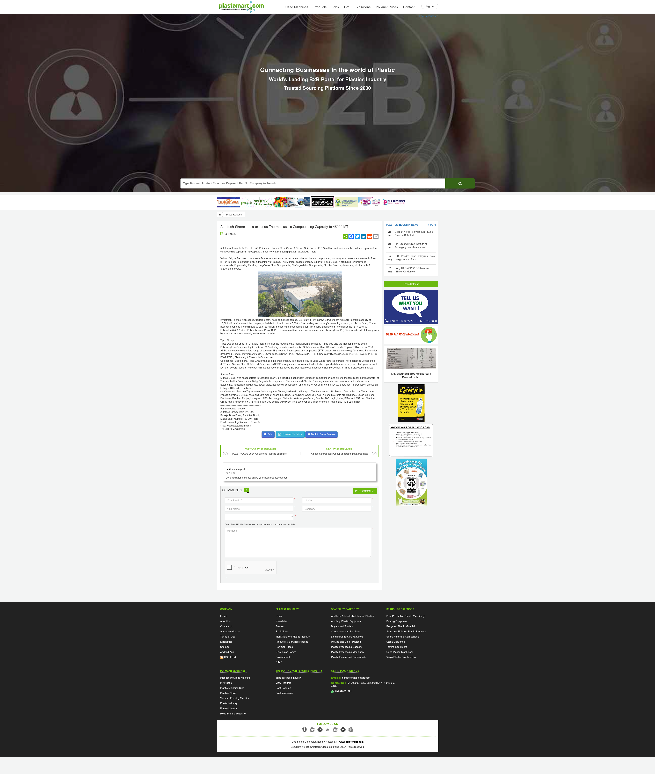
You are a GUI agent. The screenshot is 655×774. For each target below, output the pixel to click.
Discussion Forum (286, 652)
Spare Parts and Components (402, 636)
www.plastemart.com (351, 741)
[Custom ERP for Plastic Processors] (264, 202)
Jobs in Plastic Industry (289, 677)
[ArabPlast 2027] (298, 202)
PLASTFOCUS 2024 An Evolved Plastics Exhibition (259, 453)
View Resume (283, 682)
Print (269, 434)
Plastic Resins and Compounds (348, 657)
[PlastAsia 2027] (228, 202)
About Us (225, 621)
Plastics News (228, 693)
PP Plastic (226, 682)
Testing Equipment (396, 646)
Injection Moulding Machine (235, 677)
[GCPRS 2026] (346, 202)
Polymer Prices (387, 6)
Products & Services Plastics (292, 641)
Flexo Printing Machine (233, 713)
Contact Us (226, 626)
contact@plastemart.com (355, 677)
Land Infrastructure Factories (347, 636)
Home (223, 616)
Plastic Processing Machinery (347, 652)
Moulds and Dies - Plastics (346, 641)
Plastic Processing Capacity (346, 646)
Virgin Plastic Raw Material (401, 657)
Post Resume (283, 688)
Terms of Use (227, 636)
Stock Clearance (395, 641)
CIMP (279, 662)
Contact (408, 6)
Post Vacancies (284, 693)
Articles (280, 626)
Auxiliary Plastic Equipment (346, 621)
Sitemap (224, 646)
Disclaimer (226, 641)
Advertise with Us (230, 631)
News (279, 616)
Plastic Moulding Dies (232, 688)
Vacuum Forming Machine (235, 698)
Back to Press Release (323, 434)
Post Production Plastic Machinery (405, 616)
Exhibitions (363, 6)
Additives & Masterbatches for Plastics (352, 616)
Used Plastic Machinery (399, 652)
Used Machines (296, 6)
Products (320, 6)
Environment (283, 657)
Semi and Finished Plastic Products (406, 631)
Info (347, 6)
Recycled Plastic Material (400, 626)
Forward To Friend (292, 434)
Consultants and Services (345, 631)
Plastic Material (228, 708)
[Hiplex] (322, 201)
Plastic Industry (228, 703)
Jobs (335, 6)
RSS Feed (229, 657)
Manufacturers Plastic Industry (293, 636)
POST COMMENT (365, 491)
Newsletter (282, 621)
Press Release (411, 284)
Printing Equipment (396, 621)
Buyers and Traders (342, 626)
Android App (227, 652)
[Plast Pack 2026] (369, 202)
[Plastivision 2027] (393, 202)
